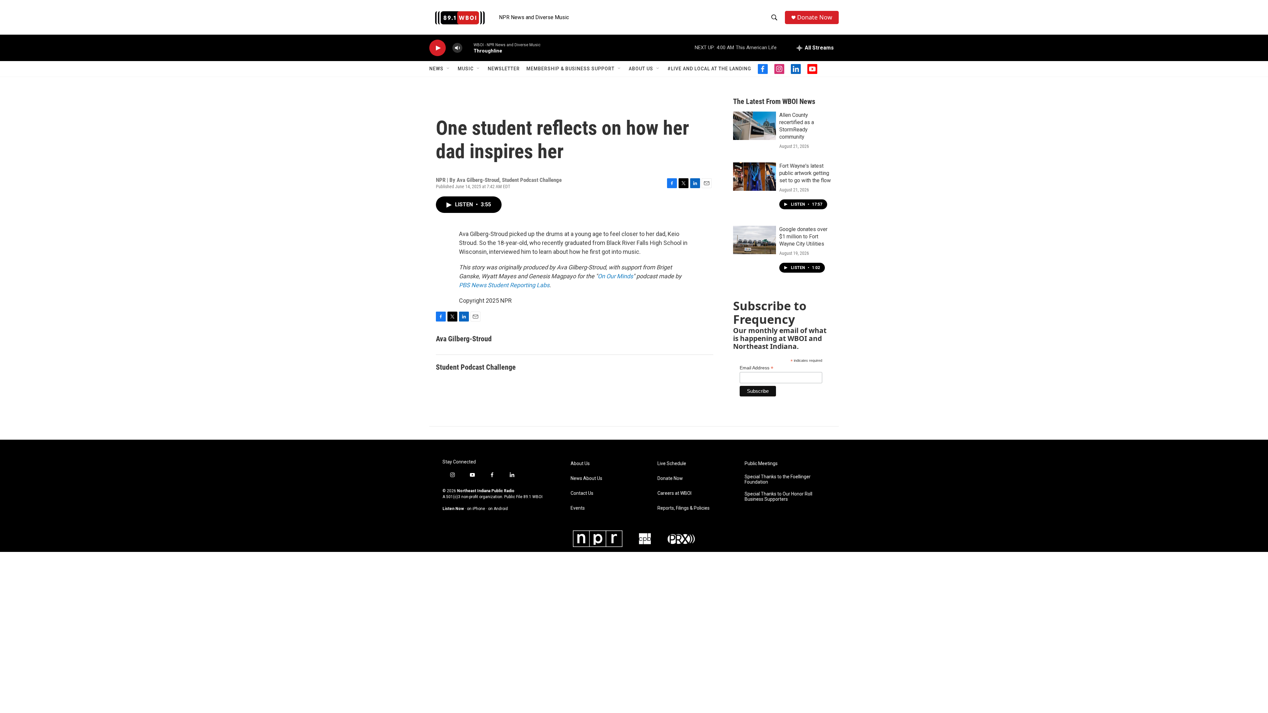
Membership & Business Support (570, 68)
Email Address (756, 368)
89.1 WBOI (533, 496)
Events (578, 508)
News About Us (586, 478)
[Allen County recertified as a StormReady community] (754, 126)
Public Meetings (761, 463)
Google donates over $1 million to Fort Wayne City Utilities (803, 236)
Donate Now (814, 17)
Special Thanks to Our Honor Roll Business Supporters (778, 497)
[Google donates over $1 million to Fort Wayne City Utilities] (754, 240)
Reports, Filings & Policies (683, 508)
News (436, 68)
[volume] (457, 48)
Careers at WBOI (674, 493)
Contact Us (582, 493)
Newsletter (504, 68)
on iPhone (476, 508)
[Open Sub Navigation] (448, 68)
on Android (498, 508)
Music (466, 68)
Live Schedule (671, 463)
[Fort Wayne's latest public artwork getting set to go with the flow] (754, 176)
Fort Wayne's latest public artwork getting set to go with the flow (805, 173)
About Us (641, 68)
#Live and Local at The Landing (709, 68)
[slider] (468, 47)
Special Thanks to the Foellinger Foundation (778, 479)
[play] (437, 48)
